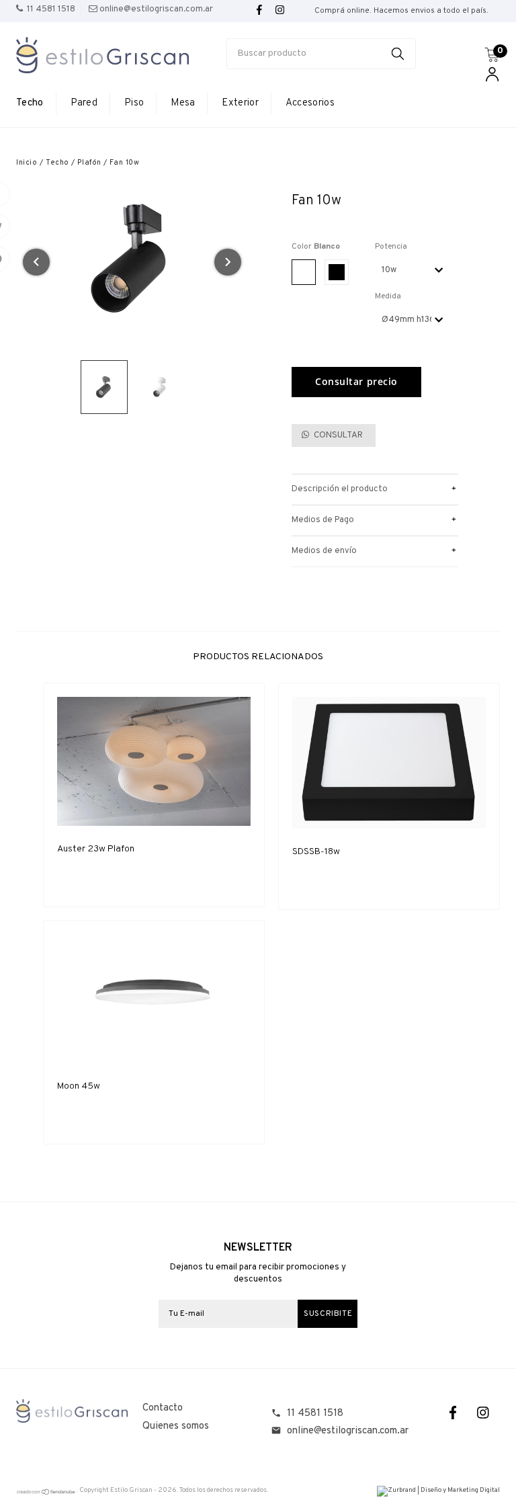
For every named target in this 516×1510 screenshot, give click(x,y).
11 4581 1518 (315, 1413)
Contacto (162, 1408)
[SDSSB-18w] (389, 763)
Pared (84, 103)
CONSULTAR (337, 435)
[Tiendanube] (46, 1493)
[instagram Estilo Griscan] (279, 10)
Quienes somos (175, 1426)
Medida (388, 296)
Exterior (240, 103)
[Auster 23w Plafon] (154, 762)
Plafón (89, 162)
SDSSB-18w (316, 851)
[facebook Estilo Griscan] (259, 10)
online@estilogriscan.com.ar (347, 1431)
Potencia (391, 246)
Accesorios (310, 103)
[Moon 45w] (154, 999)
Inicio (26, 162)
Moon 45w (78, 1086)
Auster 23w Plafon (95, 849)
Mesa (183, 103)
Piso (134, 103)
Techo (30, 103)
